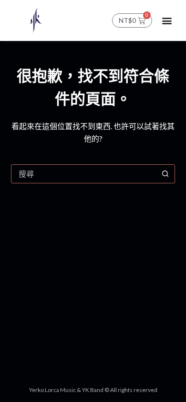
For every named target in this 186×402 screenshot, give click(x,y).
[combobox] (83, 173)
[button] (167, 20)
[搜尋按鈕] (165, 174)
